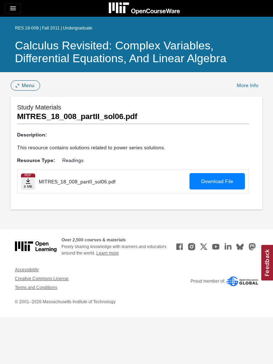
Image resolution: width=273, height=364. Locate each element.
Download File (217, 181)
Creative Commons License (42, 278)
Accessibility (27, 269)
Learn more (107, 253)
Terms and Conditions (36, 287)
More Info (247, 85)
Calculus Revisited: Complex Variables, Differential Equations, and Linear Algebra (120, 52)
